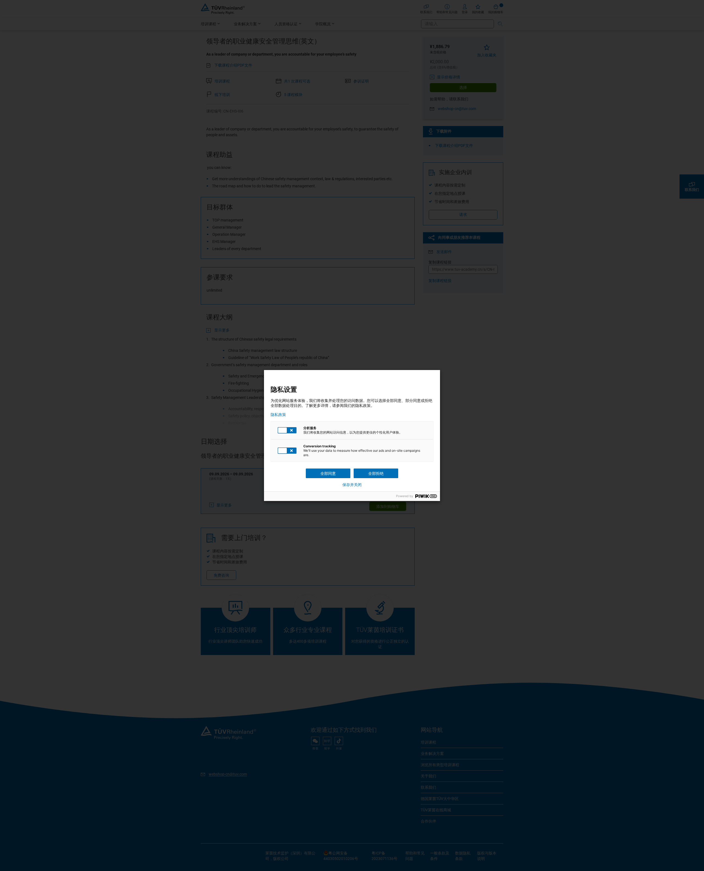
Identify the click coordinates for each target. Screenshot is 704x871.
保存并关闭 (352, 485)
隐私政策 (278, 414)
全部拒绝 (376, 473)
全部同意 (328, 473)
